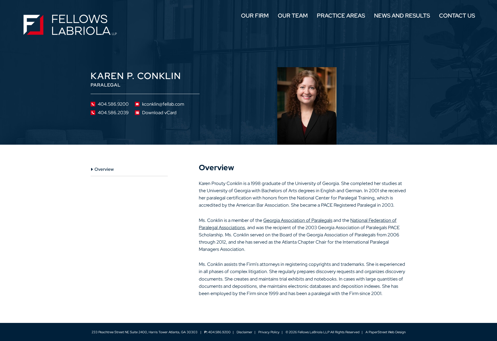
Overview (104, 169)
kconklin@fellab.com (163, 104)
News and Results (402, 16)
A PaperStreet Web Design (386, 332)
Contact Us (457, 16)
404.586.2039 (113, 112)
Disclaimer (244, 332)
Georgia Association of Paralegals (297, 220)
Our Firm (255, 16)
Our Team (293, 16)
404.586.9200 (113, 104)
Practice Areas (341, 16)
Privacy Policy (269, 332)
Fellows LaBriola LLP (314, 332)
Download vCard (159, 112)
